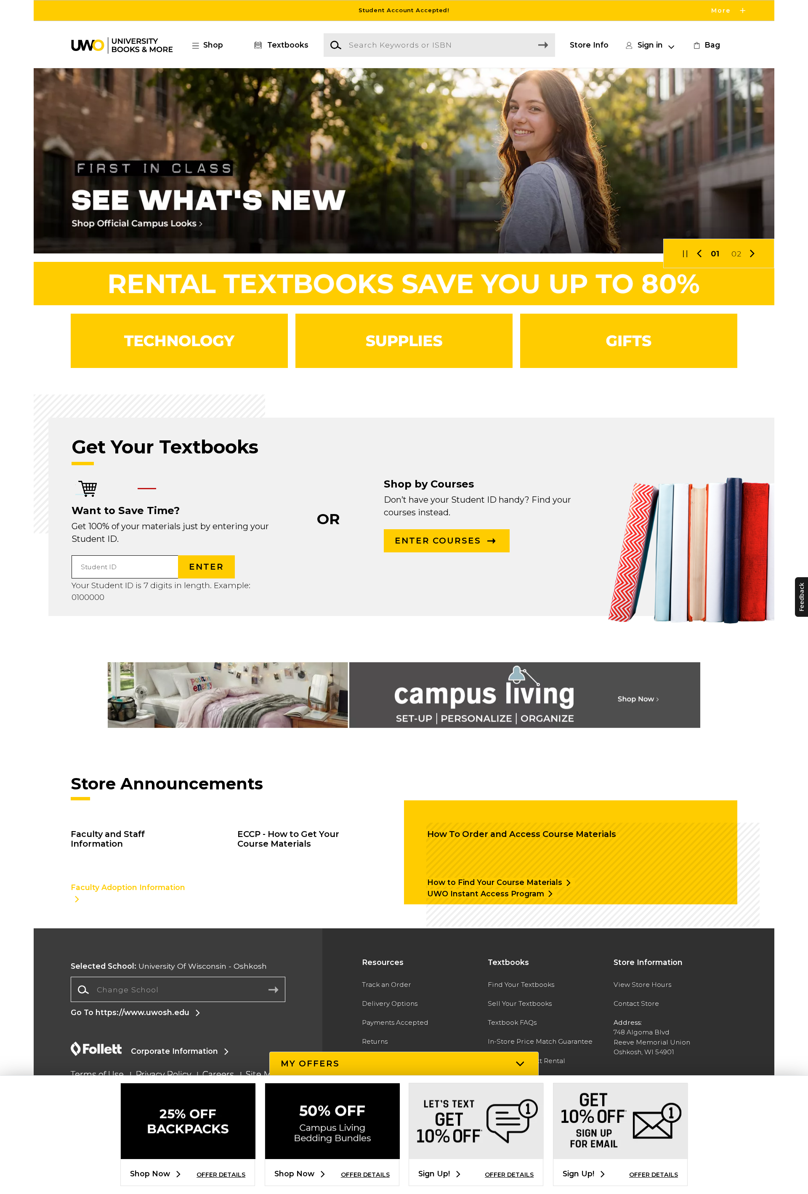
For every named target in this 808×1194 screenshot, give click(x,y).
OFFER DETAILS (221, 1174)
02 (736, 253)
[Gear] (628, 341)
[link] (705, 45)
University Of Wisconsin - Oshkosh (169, 966)
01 (715, 253)
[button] (404, 10)
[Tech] (179, 341)
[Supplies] (404, 341)
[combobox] (178, 990)
